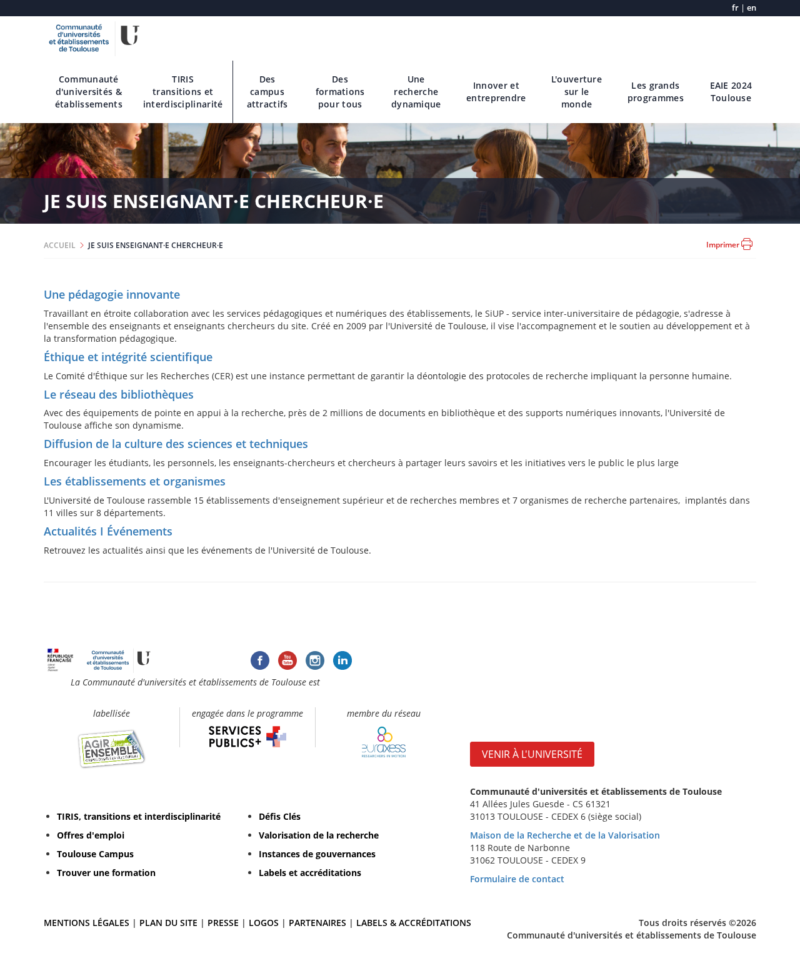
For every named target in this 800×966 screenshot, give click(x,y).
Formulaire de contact (517, 879)
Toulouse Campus (95, 854)
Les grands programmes (656, 91)
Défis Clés (280, 816)
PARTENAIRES (317, 923)
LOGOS (264, 923)
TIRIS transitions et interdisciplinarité (183, 91)
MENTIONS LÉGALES (86, 923)
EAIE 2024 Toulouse (731, 91)
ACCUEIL (60, 245)
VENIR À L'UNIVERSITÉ (532, 754)
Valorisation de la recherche (319, 835)
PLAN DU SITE (168, 923)
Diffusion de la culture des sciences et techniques (176, 443)
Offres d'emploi (90, 835)
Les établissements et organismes (135, 481)
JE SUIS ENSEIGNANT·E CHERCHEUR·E (155, 245)
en (751, 7)
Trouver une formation (106, 873)
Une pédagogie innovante (112, 294)
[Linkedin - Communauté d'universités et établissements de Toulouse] (342, 659)
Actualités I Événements (108, 531)
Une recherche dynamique (416, 91)
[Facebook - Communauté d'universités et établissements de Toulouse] (260, 659)
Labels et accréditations (310, 873)
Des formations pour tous (340, 91)
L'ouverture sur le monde (576, 91)
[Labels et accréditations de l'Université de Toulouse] (111, 748)
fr (735, 7)
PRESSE (224, 923)
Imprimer (723, 244)
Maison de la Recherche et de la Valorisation (565, 835)
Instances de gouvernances (317, 854)
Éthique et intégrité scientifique (128, 356)
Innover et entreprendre (496, 91)
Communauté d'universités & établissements (88, 91)
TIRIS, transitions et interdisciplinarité (139, 816)
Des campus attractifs (267, 91)
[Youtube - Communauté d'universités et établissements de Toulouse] (287, 659)
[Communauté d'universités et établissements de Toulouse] (94, 37)
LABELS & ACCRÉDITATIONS (413, 923)
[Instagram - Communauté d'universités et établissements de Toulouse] (315, 659)
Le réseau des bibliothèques (119, 394)
